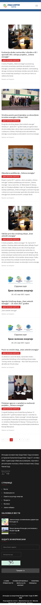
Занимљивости (9, 493)
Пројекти (7, 500)
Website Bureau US (25, 601)
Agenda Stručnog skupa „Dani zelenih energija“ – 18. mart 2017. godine (17, 302)
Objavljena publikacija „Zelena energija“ (18, 173)
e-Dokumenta (21, 603)
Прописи (7, 504)
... (15, 439)
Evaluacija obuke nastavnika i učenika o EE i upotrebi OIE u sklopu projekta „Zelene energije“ (19, 54)
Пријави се (20, 570)
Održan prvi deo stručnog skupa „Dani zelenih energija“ (17, 234)
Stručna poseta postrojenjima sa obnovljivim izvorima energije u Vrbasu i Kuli (20, 116)
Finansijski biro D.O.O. (10, 601)
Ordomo (29, 603)
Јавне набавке (9, 507)
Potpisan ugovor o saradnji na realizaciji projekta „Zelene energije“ (18, 404)
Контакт (20, 585)
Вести (6, 489)
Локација (33, 583)
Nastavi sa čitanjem (8, 79)
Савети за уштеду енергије (13, 496)
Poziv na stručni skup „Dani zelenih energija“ (20, 349)
